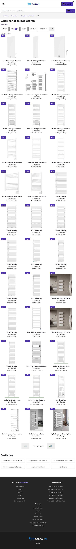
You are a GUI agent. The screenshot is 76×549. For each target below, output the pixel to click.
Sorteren (43, 29)
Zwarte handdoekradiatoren (12, 461)
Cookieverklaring (38, 525)
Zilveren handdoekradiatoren (63, 461)
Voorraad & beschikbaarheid (56, 501)
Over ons (38, 514)
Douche (20, 489)
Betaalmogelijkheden (55, 498)
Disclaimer (43, 522)
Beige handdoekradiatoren (12, 467)
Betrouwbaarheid (38, 520)
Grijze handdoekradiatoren (38, 461)
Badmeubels (20, 486)
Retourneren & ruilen (56, 486)
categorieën (23, 482)
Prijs (23, 29)
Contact (38, 511)
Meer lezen (4, 24)
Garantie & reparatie (55, 495)
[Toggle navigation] (3, 4)
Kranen (20, 492)
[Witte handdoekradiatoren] (51, 446)
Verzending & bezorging (55, 489)
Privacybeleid (34, 522)
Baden (20, 495)
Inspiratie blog (38, 508)
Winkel (32, 29)
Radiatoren (63, 467)
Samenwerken (38, 517)
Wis (52, 29)
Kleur (13, 29)
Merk (4, 29)
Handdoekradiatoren (38, 467)
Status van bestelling (55, 492)
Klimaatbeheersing (20, 501)
